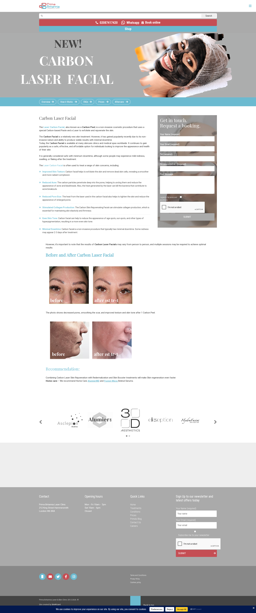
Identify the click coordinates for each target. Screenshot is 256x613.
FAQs (85, 101)
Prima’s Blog (136, 518)
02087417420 (109, 22)
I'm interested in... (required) (173, 164)
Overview (46, 101)
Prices (101, 101)
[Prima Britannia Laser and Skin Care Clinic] (49, 6)
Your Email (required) (169, 144)
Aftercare (119, 101)
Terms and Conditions (138, 575)
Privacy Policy (135, 579)
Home (133, 504)
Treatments (135, 508)
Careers (134, 526)
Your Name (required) (170, 134)
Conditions (135, 511)
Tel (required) (166, 154)
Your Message (166, 174)
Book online (152, 22)
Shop (128, 29)
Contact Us (135, 522)
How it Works (66, 101)
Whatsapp (133, 22)
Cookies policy (135, 582)
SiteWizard (56, 605)
